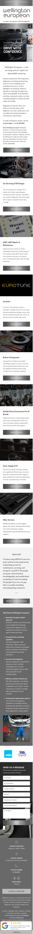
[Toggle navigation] (3, 25)
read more (16, 150)
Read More (16, 209)
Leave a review (16, 903)
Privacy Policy (7, 844)
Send (15, 834)
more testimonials (16, 604)
